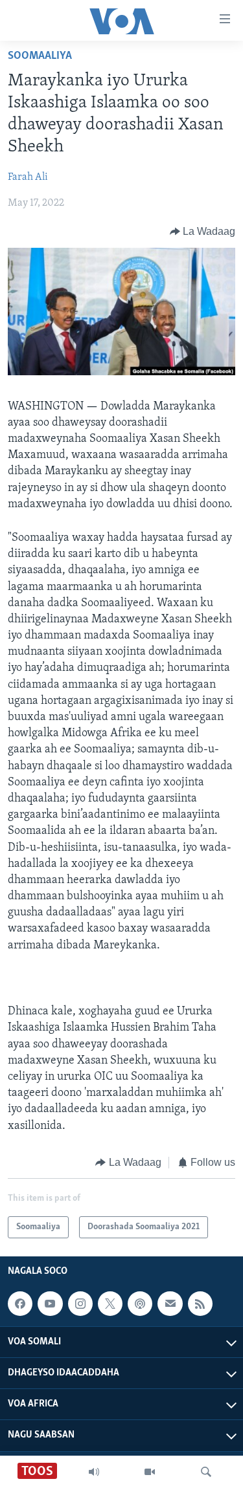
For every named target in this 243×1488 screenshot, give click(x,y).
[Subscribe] (169, 1303)
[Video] (149, 1472)
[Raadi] (206, 1472)
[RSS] (200, 1303)
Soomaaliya (40, 56)
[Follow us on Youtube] (50, 1303)
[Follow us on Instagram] (80, 1303)
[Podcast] (140, 1303)
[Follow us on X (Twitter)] (110, 1303)
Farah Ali (28, 177)
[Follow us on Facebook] (20, 1303)
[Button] (203, 231)
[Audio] (94, 1472)
